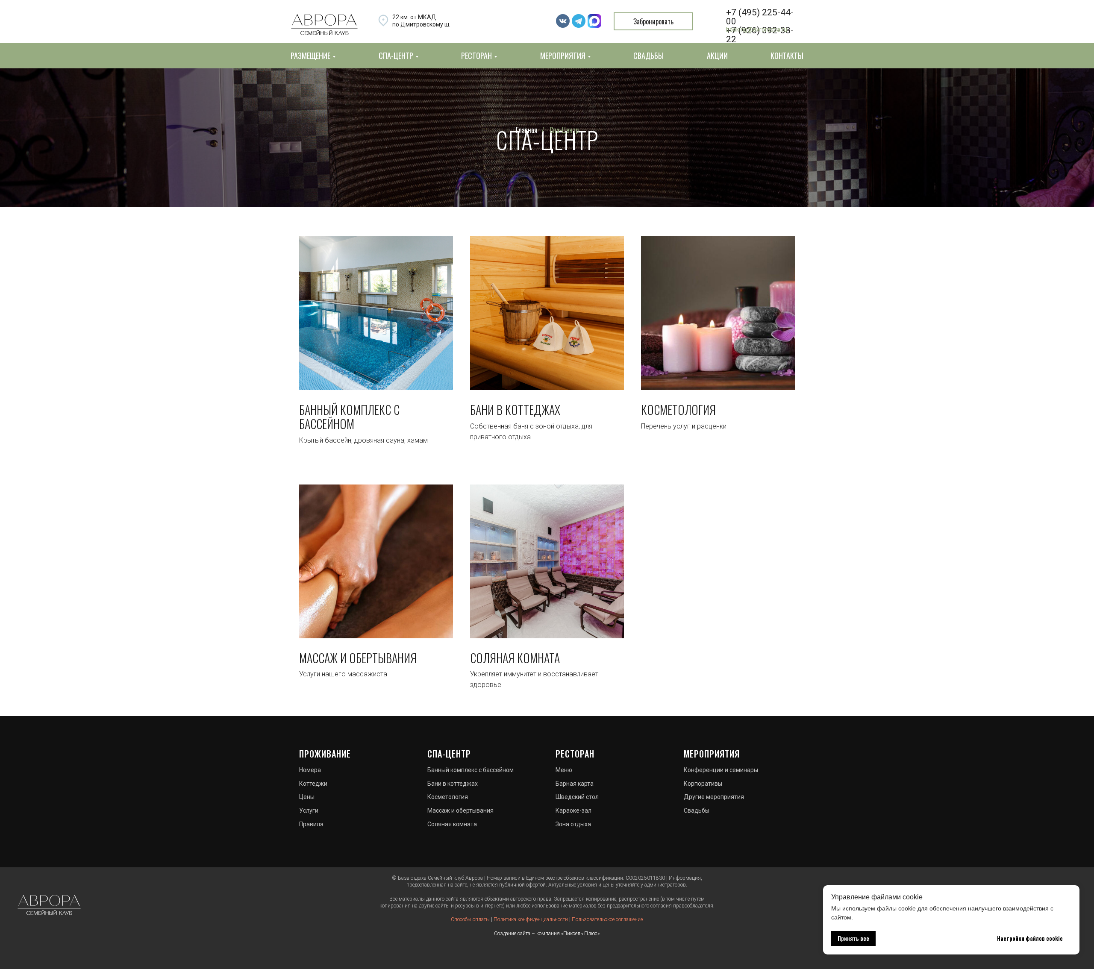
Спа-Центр (564, 130)
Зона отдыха (573, 824)
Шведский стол (577, 796)
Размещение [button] (310, 55)
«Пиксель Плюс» (580, 934)
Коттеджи (313, 783)
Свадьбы (648, 55)
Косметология (678, 410)
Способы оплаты (470, 919)
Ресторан (575, 753)
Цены (307, 796)
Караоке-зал (573, 810)
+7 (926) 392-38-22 (760, 34)
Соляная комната (515, 658)
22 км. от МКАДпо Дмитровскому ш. (421, 21)
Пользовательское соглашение (607, 919)
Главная (527, 130)
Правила (311, 824)
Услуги (308, 810)
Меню (564, 769)
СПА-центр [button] (396, 55)
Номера (310, 769)
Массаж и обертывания (358, 658)
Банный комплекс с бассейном (349, 417)
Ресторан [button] (476, 55)
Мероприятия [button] (562, 55)
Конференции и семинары (721, 769)
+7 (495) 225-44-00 (760, 16)
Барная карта (575, 783)
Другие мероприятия (714, 796)
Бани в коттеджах (515, 410)
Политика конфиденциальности (531, 919)
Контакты (787, 55)
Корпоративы (703, 783)
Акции (717, 55)
